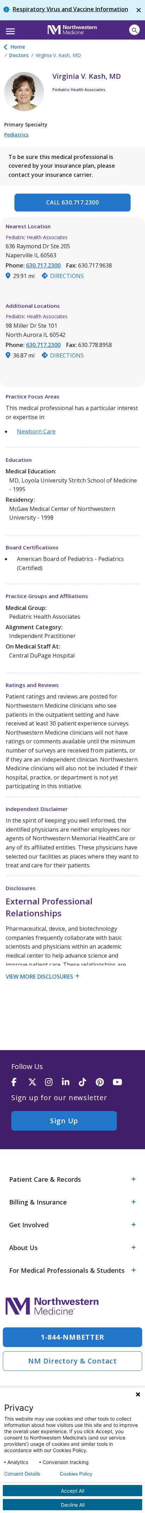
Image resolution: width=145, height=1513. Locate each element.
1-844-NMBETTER (73, 1337)
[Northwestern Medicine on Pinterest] (104, 1082)
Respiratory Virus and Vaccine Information (70, 9)
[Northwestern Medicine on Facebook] (19, 1082)
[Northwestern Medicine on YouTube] (121, 1082)
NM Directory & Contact (72, 1361)
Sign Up (64, 1120)
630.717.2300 (43, 265)
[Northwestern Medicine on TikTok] (87, 1082)
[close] (138, 10)
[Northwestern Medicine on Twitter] (36, 1082)
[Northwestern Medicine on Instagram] (53, 1082)
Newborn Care (36, 431)
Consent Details (22, 1474)
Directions (67, 276)
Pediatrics (16, 134)
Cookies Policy (76, 1474)
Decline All (72, 1505)
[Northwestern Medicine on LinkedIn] (70, 1082)
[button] (9, 29)
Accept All (72, 1491)
